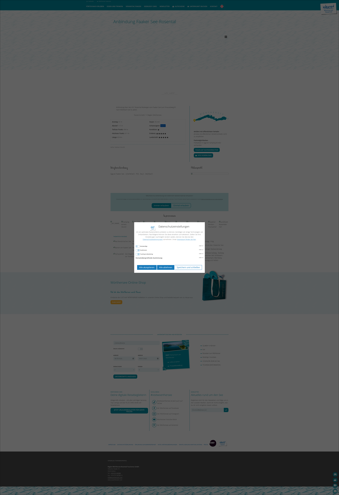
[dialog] (169, 247)
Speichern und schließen (188, 267)
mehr (200, 245)
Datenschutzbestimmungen (153, 239)
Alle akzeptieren (146, 267)
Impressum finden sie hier (186, 239)
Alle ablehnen (165, 267)
